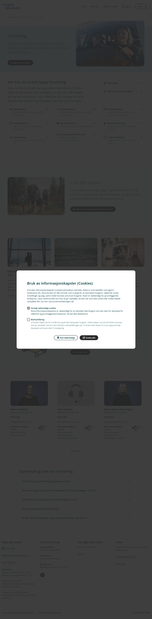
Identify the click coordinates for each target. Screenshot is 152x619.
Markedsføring (37, 319)
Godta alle (90, 337)
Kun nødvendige (67, 337)
